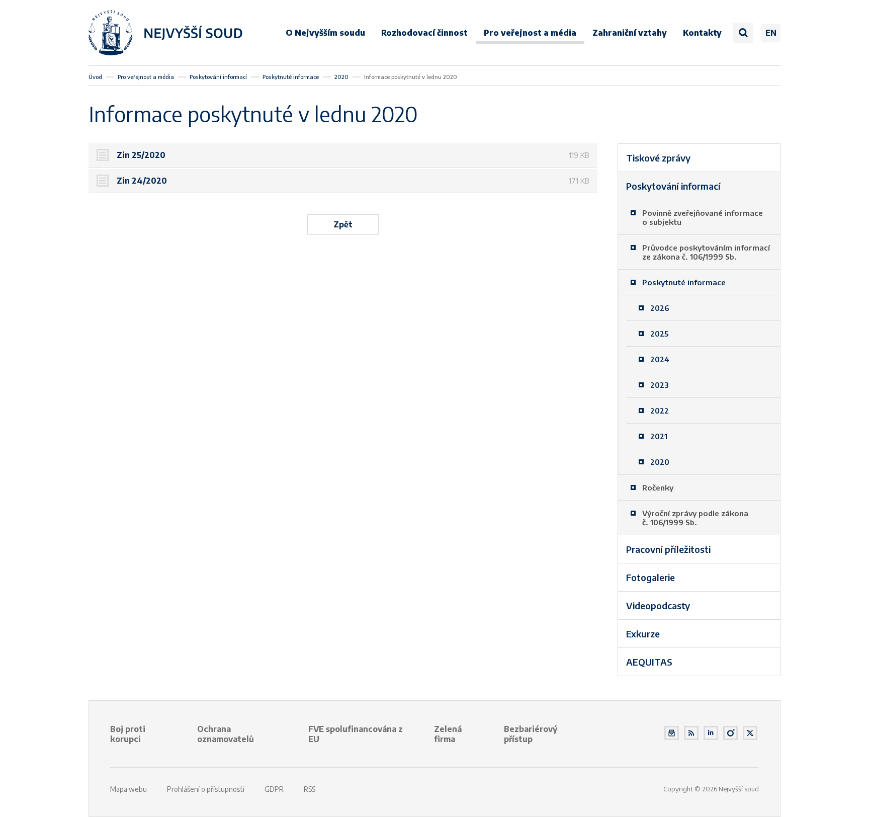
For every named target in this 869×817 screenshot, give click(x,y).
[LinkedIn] (711, 733)
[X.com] (750, 733)
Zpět (343, 224)
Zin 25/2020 (142, 155)
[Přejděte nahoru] (847, 795)
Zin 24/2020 (143, 181)
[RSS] (691, 733)
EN (770, 33)
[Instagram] (730, 733)
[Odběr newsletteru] (671, 733)
